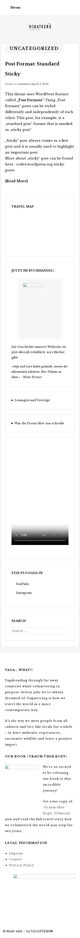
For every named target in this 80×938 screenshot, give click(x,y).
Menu (15, 7)
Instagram (24, 593)
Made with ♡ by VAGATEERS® (29, 931)
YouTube (22, 584)
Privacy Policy (21, 865)
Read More (16, 181)
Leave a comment (18, 84)
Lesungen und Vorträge (32, 400)
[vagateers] (40, 27)
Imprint (16, 853)
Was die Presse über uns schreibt (39, 423)
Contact (15, 859)
